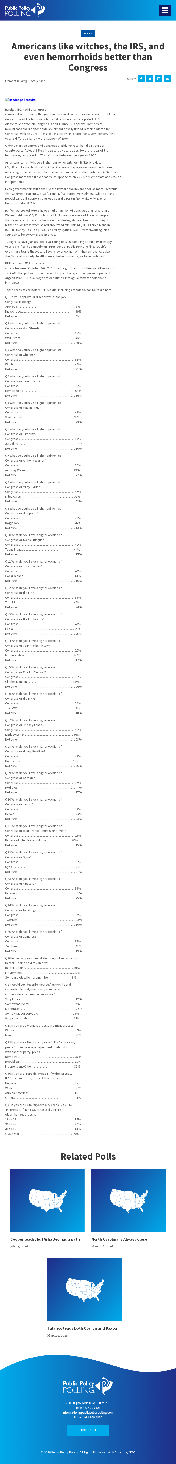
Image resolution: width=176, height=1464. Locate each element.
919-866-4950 (93, 1417)
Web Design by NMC (121, 1452)
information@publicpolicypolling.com (88, 1412)
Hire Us (86, 1430)
